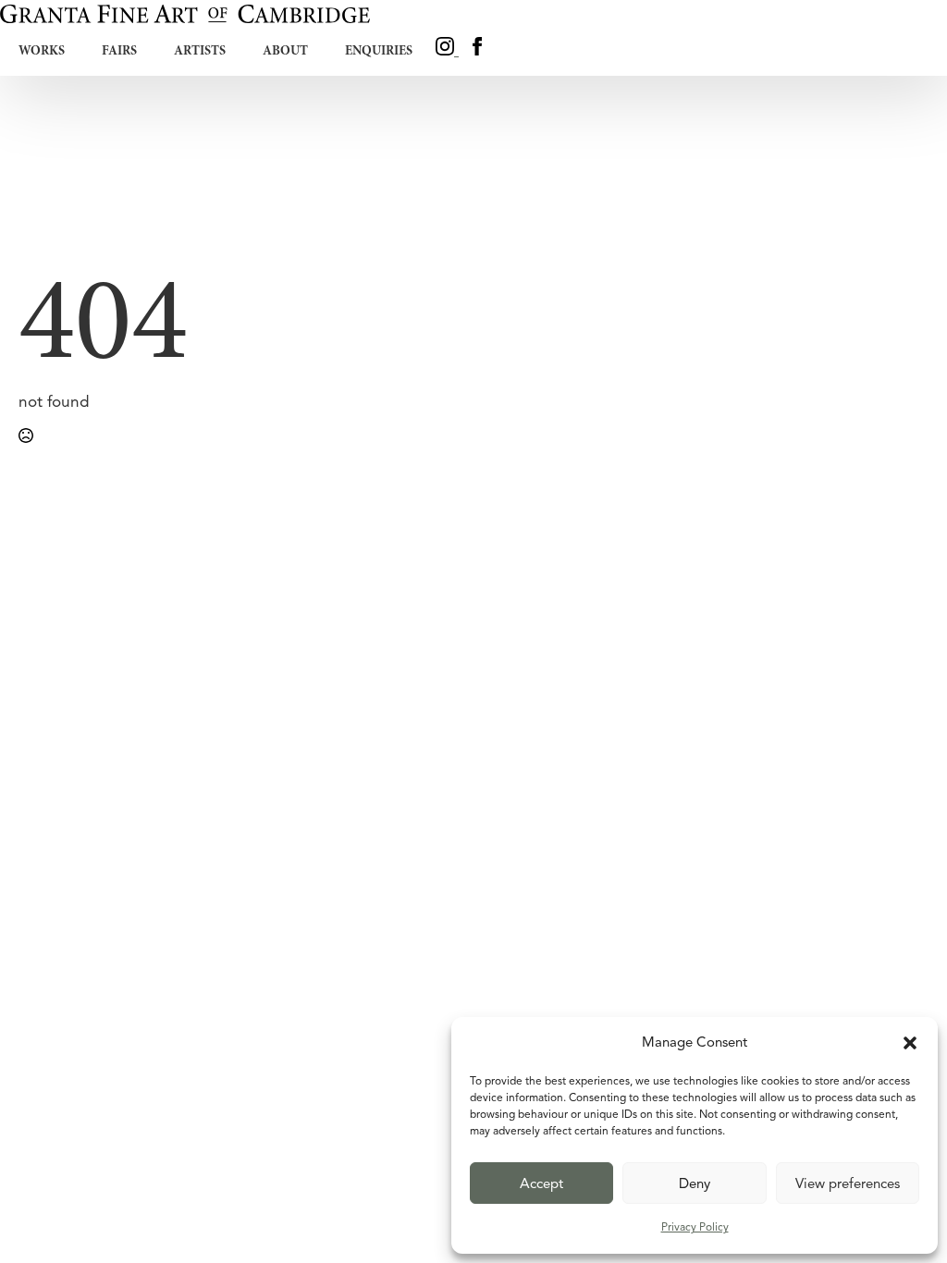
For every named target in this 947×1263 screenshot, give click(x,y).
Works (41, 50)
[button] (910, 1043)
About (285, 50)
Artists (200, 50)
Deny (694, 1183)
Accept (541, 1183)
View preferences (847, 1183)
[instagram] (447, 50)
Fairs (119, 50)
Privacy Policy (695, 1226)
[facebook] (477, 50)
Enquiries (378, 50)
